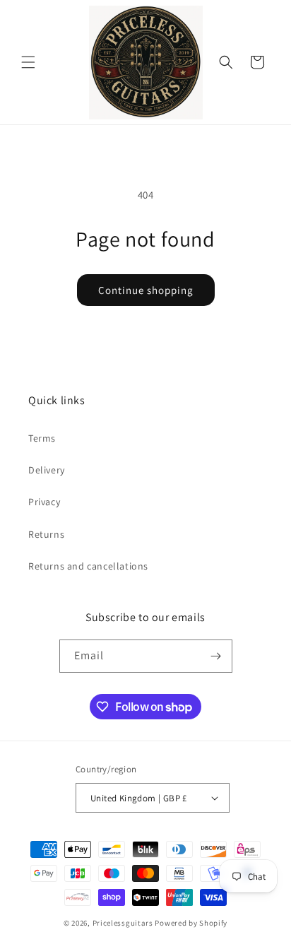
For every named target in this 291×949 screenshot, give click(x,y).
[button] (28, 62)
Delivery (46, 470)
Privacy (44, 501)
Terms (42, 438)
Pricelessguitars (123, 923)
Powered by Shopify (191, 923)
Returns (46, 534)
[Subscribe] (216, 656)
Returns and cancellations (88, 566)
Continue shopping (146, 290)
